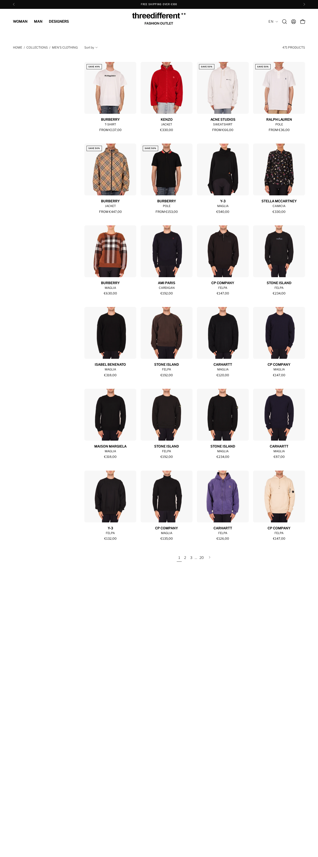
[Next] (304, 4)
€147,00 (223, 293)
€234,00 (279, 293)
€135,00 (167, 538)
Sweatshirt (223, 124)
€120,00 (223, 375)
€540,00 (222, 211)
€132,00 (110, 538)
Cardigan (167, 287)
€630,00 (110, 293)
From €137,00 (110, 129)
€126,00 (223, 538)
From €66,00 (222, 129)
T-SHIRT (110, 124)
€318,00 (110, 375)
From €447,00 (110, 211)
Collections (37, 47)
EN (270, 21)
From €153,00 (167, 211)
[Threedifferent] (159, 21)
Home (17, 47)
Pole (279, 124)
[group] (159, 4)
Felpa (222, 287)
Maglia (223, 206)
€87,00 (279, 456)
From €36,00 (279, 129)
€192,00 (167, 293)
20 (201, 558)
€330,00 (166, 129)
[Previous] (14, 4)
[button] (284, 21)
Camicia (279, 206)
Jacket (166, 124)
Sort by (89, 47)
